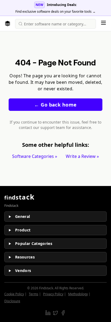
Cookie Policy (14, 294)
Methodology (78, 294)
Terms (33, 294)
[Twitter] (55, 313)
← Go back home (55, 104)
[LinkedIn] (48, 313)
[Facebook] (63, 313)
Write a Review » (82, 156)
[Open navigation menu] (103, 22)
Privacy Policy (53, 294)
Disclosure (12, 301)
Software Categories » (34, 156)
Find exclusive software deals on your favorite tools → (55, 11)
